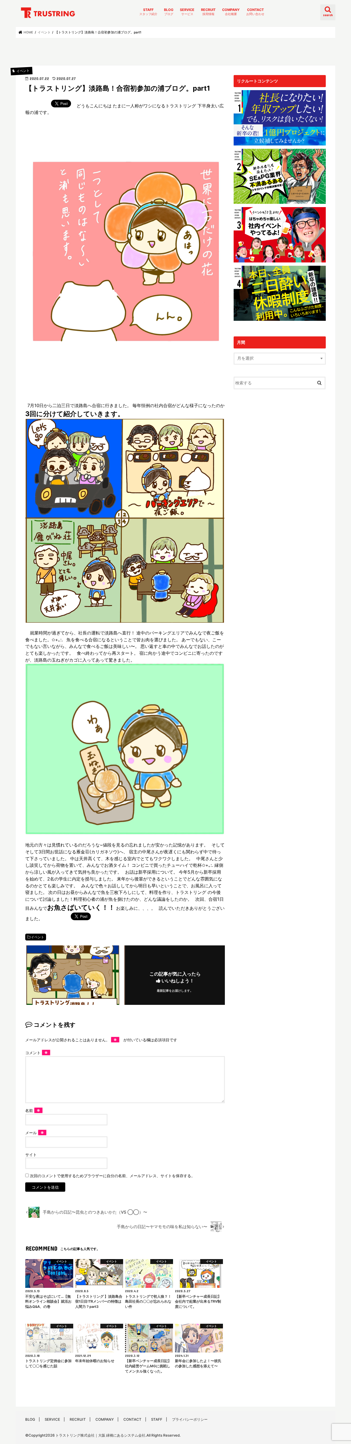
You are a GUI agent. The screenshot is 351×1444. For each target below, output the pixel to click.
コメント (36, 1052)
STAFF (148, 11)
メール (34, 1132)
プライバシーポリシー (190, 1419)
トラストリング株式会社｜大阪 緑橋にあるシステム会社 (100, 1435)
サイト (31, 1154)
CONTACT (255, 11)
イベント (37, 937)
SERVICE (187, 11)
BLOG (168, 11)
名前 (32, 1110)
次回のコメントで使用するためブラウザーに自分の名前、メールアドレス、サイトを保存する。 (112, 1175)
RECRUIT (208, 11)
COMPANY (231, 11)
